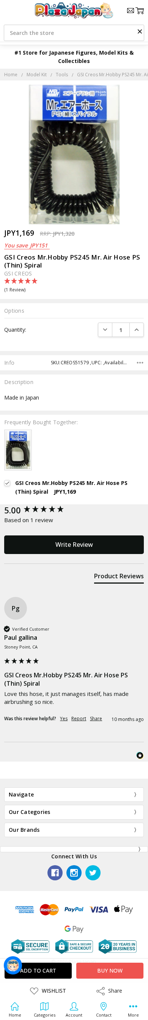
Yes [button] (64, 719)
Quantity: (15, 329)
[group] (74, 510)
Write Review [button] (74, 544)
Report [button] (78, 719)
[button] (139, 31)
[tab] (119, 577)
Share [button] (96, 719)
